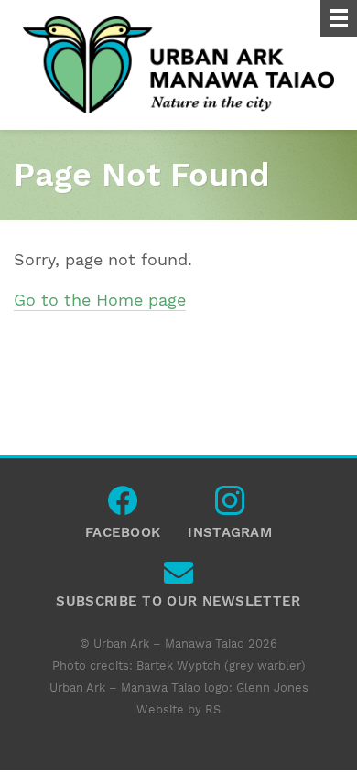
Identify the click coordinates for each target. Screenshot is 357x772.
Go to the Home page (100, 300)
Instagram (230, 505)
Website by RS (178, 709)
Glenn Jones (272, 687)
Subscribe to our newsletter (178, 577)
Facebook (122, 505)
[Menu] (338, 18)
